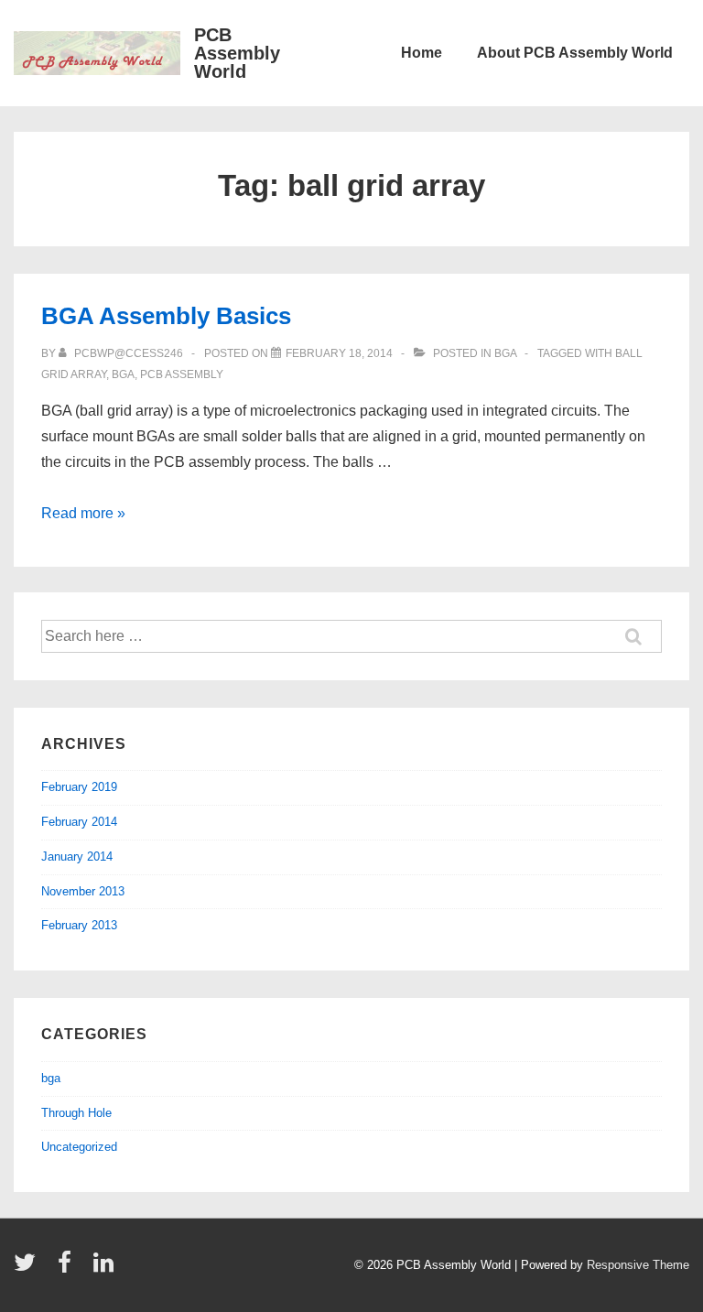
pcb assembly (181, 374)
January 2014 (77, 856)
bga (505, 353)
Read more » (83, 513)
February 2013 (79, 925)
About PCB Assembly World (575, 52)
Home (421, 52)
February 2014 (79, 822)
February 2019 (79, 787)
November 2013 (82, 891)
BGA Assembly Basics (166, 316)
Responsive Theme (638, 1265)
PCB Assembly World (237, 53)
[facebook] (69, 1268)
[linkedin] (105, 1268)
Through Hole (76, 1113)
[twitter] (29, 1268)
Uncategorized (79, 1147)
